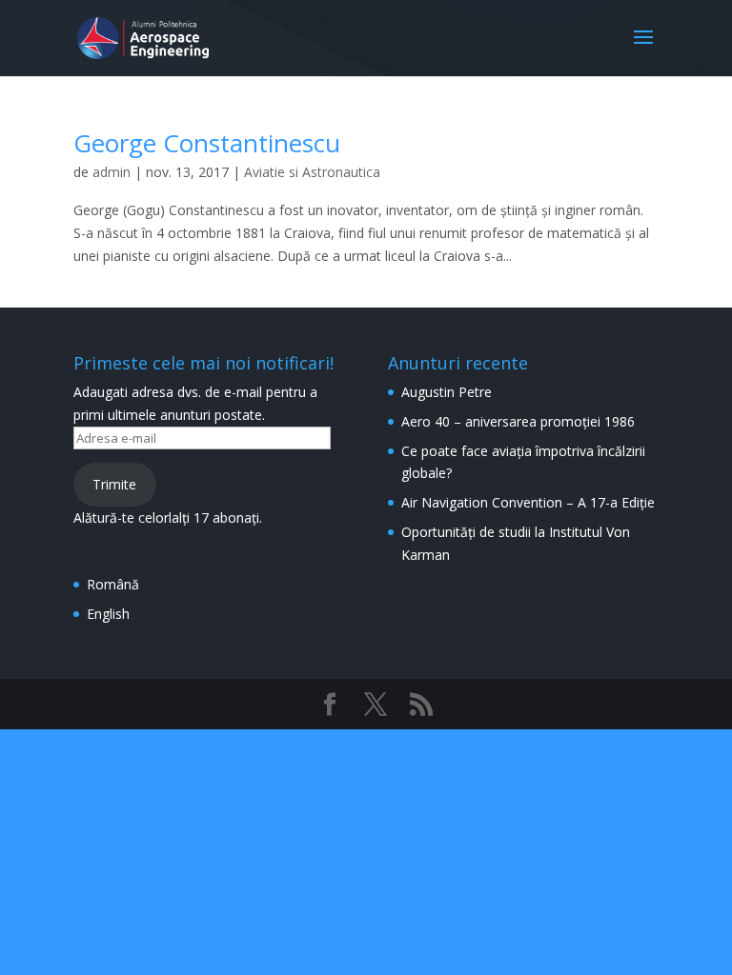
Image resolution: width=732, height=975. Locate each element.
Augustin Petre (446, 392)
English (108, 614)
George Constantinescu (206, 143)
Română (113, 584)
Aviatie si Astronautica (312, 172)
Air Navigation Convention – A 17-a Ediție (528, 502)
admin (111, 172)
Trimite (114, 484)
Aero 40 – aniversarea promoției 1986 (518, 421)
